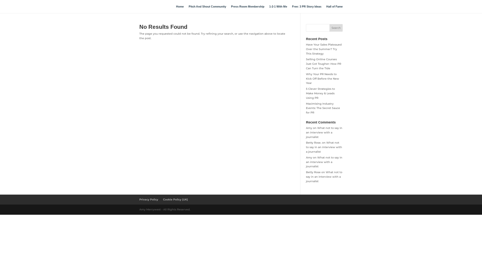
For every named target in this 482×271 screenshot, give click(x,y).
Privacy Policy (148, 199)
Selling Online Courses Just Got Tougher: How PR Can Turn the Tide (323, 64)
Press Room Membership (247, 6)
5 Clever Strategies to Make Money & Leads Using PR (320, 93)
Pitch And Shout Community (207, 6)
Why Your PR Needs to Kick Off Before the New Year (322, 78)
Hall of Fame (334, 6)
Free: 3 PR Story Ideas (306, 6)
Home (180, 6)
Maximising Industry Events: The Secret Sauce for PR (323, 108)
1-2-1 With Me (278, 6)
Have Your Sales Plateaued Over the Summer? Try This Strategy (324, 49)
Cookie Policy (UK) (175, 199)
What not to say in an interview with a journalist (324, 132)
